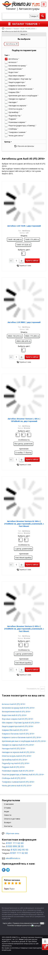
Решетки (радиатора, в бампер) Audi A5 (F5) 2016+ (23, 774)
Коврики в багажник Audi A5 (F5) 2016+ (18, 734)
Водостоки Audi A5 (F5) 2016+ (14, 715)
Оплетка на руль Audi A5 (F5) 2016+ (16, 756)
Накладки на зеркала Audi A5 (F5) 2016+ (18, 752)
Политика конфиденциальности (19, 925)
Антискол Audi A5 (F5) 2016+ (13, 704)
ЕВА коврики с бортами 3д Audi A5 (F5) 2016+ (21, 722)
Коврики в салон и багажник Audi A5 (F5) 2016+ (21, 737)
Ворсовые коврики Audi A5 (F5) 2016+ (17, 719)
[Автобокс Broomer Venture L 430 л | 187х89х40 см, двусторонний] (24, 396)
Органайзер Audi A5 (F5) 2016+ (14, 759)
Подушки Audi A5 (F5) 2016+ (13, 767)
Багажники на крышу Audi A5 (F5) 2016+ (18, 708)
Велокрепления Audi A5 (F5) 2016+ (16, 711)
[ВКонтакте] (4, 870)
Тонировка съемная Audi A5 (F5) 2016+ (18, 782)
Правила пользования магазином (26, 923)
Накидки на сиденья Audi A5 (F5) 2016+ (18, 745)
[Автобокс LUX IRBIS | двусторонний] (24, 299)
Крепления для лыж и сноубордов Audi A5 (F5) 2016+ (24, 741)
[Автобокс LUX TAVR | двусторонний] (24, 203)
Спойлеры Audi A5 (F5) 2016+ (14, 778)
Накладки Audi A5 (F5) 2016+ (13, 748)
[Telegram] (8, 870)
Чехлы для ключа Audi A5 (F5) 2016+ (17, 785)
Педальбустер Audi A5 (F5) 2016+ (15, 763)
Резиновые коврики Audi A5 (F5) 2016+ (18, 771)
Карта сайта (7, 923)
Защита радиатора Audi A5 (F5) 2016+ (17, 726)
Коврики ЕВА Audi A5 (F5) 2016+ (15, 730)
